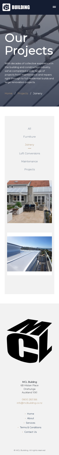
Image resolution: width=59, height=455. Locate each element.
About (30, 418)
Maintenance (29, 161)
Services (30, 422)
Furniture (29, 136)
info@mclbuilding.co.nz (29, 403)
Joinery (29, 144)
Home (8, 93)
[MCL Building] (16, 7)
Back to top (48, 451)
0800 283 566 (29, 399)
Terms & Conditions (30, 427)
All (29, 128)
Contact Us (30, 432)
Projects (23, 93)
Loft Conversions (29, 153)
